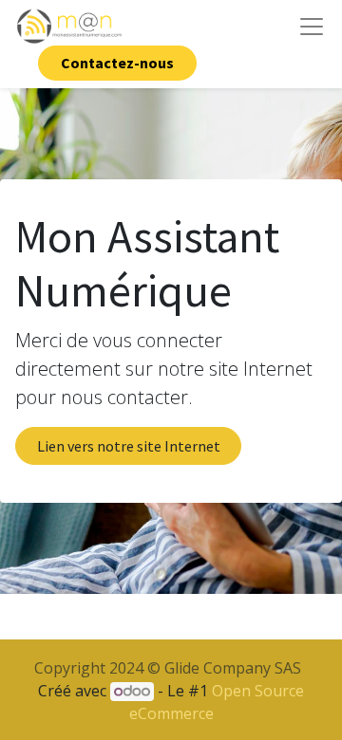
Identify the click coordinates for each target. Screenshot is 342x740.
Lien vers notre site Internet (128, 445)
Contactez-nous (117, 62)
